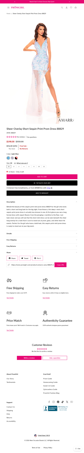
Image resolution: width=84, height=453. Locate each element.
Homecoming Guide (50, 382)
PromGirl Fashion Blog (51, 393)
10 (39, 166)
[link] (66, 7)
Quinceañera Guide (50, 389)
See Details (10, 298)
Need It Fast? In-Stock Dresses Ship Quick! (42, 1)
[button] (8, 7)
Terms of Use (36, 448)
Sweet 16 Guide (49, 386)
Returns (9, 418)
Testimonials (11, 382)
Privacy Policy (48, 448)
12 (44, 166)
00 (9, 166)
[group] (42, 71)
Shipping (10, 410)
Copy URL (60, 265)
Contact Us (11, 407)
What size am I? (22, 163)
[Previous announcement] (15, 2)
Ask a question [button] (54, 358)
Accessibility (11, 421)
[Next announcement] (69, 2)
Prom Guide (47, 379)
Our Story (10, 379)
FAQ (8, 414)
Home (8, 13)
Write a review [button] (29, 358)
